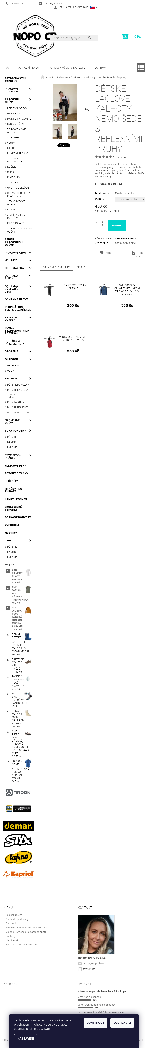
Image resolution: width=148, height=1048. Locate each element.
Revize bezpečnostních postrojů (17, 330)
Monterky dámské (19, 118)
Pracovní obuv (16, 252)
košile (11, 166)
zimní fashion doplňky (16, 216)
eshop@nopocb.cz (93, 963)
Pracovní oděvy (12, 101)
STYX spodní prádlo (14, 456)
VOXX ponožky (15, 430)
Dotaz (108, 252)
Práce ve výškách (11, 319)
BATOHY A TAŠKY (16, 473)
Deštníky (11, 481)
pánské (12, 447)
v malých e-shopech (89, 996)
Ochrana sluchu (11, 277)
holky (12, 394)
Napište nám (13, 940)
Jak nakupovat (14, 914)
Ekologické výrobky (13, 508)
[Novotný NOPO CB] (35, 35)
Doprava (100, 67)
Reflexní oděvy (17, 108)
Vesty (11, 142)
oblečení (13, 365)
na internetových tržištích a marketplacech (102, 1012)
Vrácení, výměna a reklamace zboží (26, 931)
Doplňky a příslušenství (15, 342)
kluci (11, 397)
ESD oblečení (15, 123)
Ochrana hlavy (16, 299)
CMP (8, 540)
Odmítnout (95, 1023)
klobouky (13, 177)
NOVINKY (11, 532)
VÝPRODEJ (12, 525)
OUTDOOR (11, 359)
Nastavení (25, 1038)
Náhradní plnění (28, 67)
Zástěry (12, 182)
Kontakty (11, 936)
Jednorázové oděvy (16, 203)
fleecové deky (15, 465)
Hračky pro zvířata (13, 490)
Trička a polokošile (14, 160)
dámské (12, 442)
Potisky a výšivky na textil (67, 67)
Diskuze (81, 267)
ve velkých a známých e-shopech (97, 1004)
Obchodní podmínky (17, 919)
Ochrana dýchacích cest (12, 289)
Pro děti (11, 378)
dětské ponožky (18, 384)
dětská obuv (15, 402)
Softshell (14, 137)
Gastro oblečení (18, 187)
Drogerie (11, 351)
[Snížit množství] (102, 225)
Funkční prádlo (17, 153)
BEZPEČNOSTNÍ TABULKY (15, 80)
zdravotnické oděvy (16, 131)
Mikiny (11, 148)
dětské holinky (17, 407)
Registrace (81, 7)
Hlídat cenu (140, 254)
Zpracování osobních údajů (21, 944)
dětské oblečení (18, 412)
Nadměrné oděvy (12, 421)
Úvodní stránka (8, 68)
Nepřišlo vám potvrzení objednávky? (26, 927)
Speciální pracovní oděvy (19, 230)
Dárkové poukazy (18, 517)
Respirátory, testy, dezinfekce (18, 308)
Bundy (11, 209)
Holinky (11, 260)
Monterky (14, 113)
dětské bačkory (18, 390)
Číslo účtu (11, 923)
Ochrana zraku (16, 268)
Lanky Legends (16, 499)
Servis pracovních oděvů (14, 242)
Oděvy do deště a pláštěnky (18, 195)
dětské (12, 436)
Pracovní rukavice (12, 90)
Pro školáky (15, 223)
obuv (10, 370)
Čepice (11, 172)
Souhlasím (122, 1023)
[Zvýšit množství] (102, 222)
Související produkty (56, 267)
